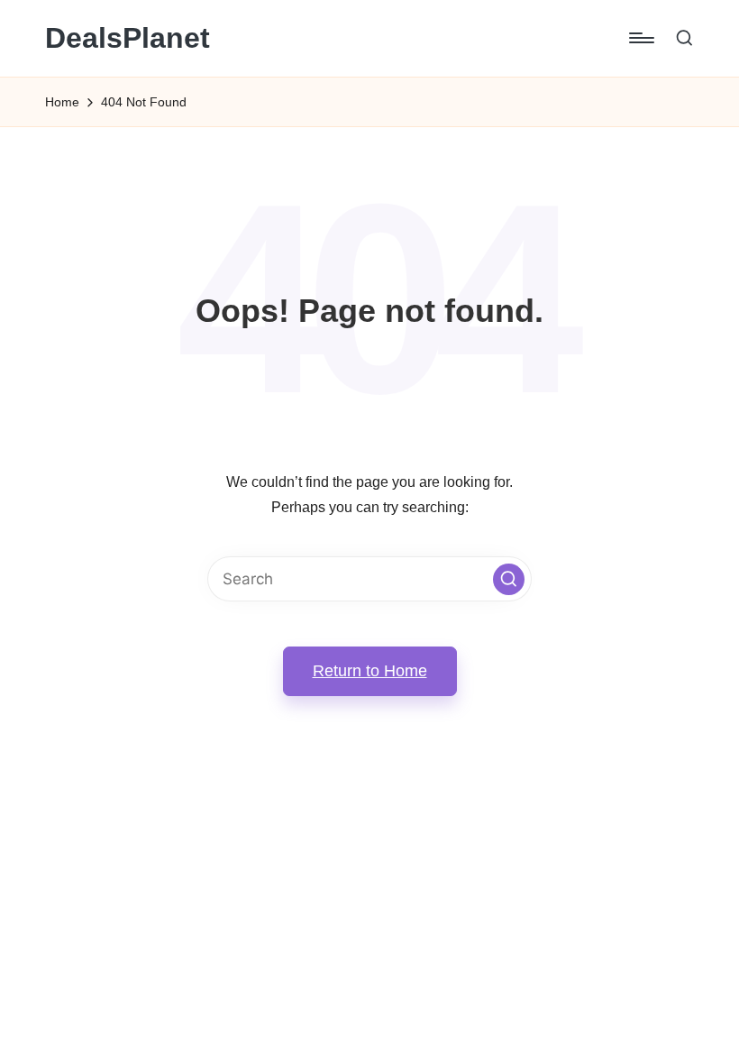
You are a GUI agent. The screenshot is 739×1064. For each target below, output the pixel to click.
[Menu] (640, 38)
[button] (509, 579)
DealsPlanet (127, 38)
